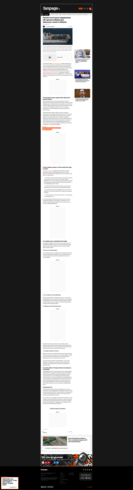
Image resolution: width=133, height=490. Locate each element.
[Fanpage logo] (50, 8)
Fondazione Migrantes (56, 63)
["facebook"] (54, 462)
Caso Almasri (85, 14)
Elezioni (56, 14)
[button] (71, 27)
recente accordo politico (48, 170)
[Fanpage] (44, 470)
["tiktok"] (43, 462)
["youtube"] (49, 462)
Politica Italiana (45, 429)
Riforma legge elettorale (71, 14)
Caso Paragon (79, 14)
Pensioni (60, 14)
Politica (46, 14)
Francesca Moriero (51, 26)
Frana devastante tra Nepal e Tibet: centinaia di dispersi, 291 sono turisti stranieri (77, 440)
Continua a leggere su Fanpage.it (58, 408)
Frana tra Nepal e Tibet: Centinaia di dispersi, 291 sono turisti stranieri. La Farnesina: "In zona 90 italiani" (9, 482)
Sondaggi (52, 14)
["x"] (52, 462)
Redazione (61, 481)
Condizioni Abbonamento (64, 479)
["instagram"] (46, 462)
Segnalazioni (62, 474)
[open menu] (42, 14)
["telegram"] (57, 462)
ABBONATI (80, 8)
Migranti (64, 14)
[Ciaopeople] (89, 487)
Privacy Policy (62, 476)
